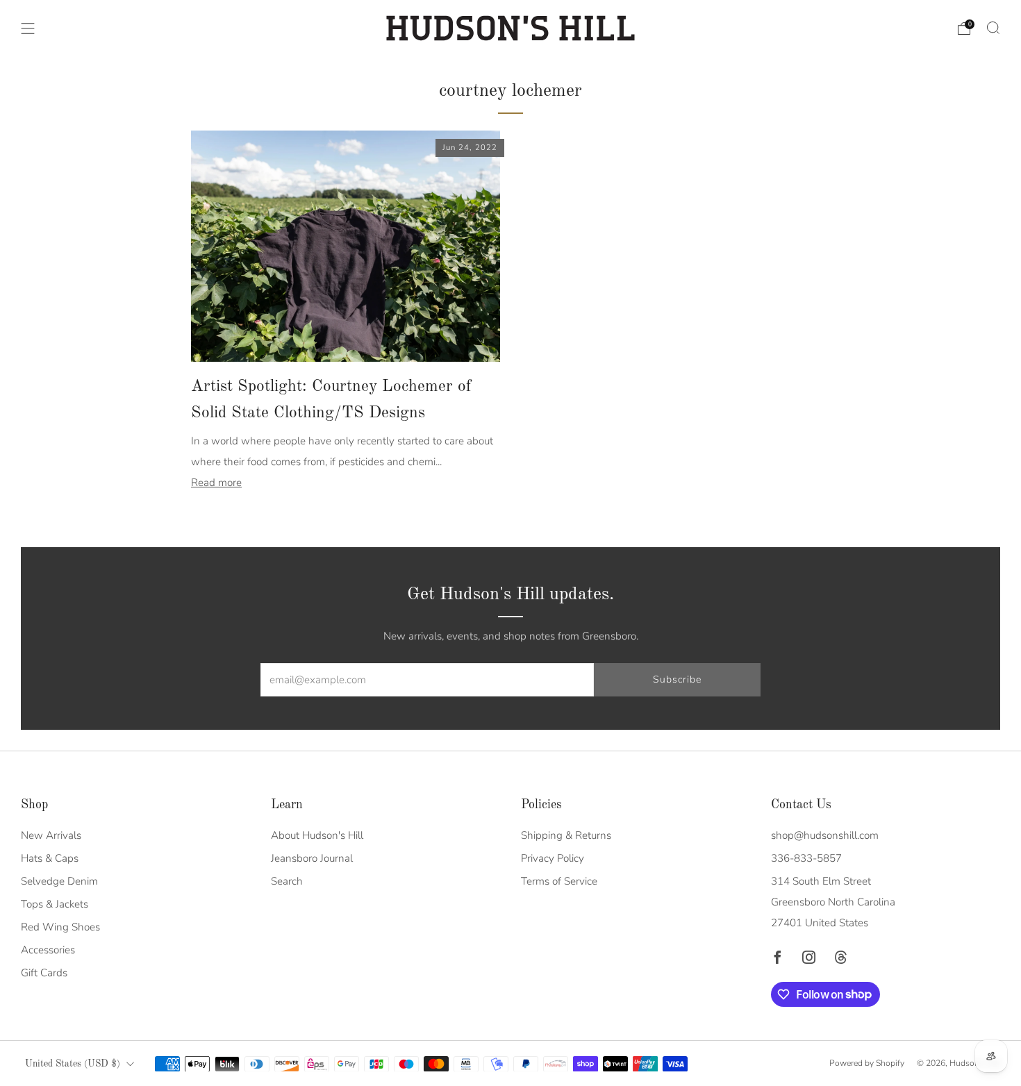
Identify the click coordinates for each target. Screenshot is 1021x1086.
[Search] (993, 28)
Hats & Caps (49, 858)
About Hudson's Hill (317, 835)
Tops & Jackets (54, 904)
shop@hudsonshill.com (825, 835)
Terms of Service (559, 881)
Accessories (48, 950)
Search (287, 881)
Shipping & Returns (566, 835)
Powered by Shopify (866, 1063)
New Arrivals (51, 835)
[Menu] (28, 28)
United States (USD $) (72, 1064)
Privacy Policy (552, 858)
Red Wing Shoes (60, 927)
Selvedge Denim (59, 881)
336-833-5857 (806, 858)
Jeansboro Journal (312, 858)
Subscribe (677, 679)
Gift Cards (44, 973)
